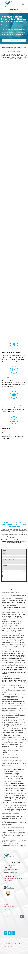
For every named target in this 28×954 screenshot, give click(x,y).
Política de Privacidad (14, 943)
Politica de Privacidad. (19, 571)
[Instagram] (13, 933)
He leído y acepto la (14, 571)
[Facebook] (5, 933)
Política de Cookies (8, 946)
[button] (23, 4)
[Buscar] (22, 916)
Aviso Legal (6, 943)
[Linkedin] (9, 933)
